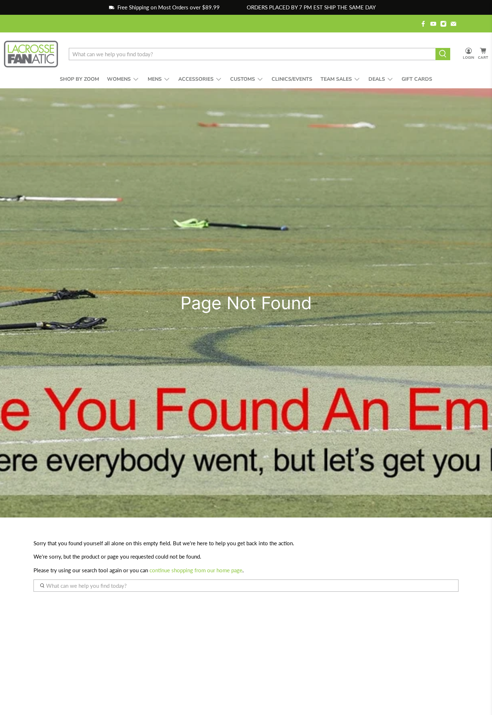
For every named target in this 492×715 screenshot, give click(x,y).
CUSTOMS (242, 79)
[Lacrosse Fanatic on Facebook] (423, 24)
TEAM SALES (336, 79)
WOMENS (119, 79)
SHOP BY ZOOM (79, 79)
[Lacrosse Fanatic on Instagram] (443, 24)
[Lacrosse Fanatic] (31, 54)
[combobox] (252, 54)
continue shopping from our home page (195, 570)
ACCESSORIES (196, 79)
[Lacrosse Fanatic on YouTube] (433, 24)
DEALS (376, 79)
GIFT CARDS (417, 79)
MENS (155, 79)
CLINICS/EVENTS (292, 79)
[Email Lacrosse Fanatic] (453, 24)
